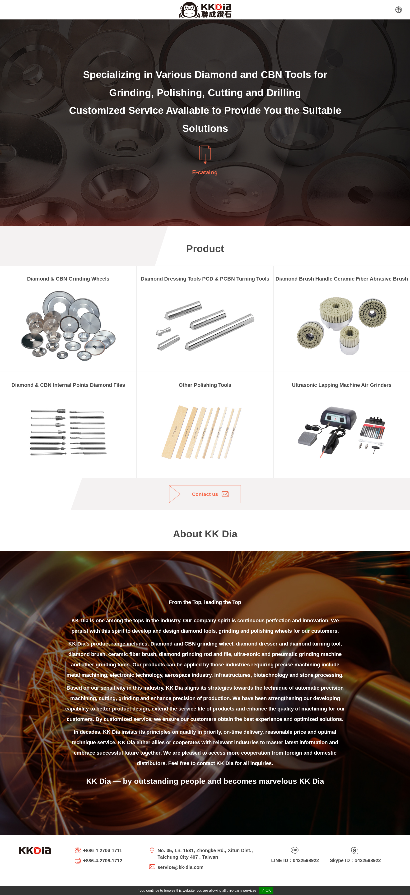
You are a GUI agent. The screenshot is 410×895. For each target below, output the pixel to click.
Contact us (205, 494)
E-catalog (205, 172)
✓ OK (266, 890)
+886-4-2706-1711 (102, 850)
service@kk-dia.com (181, 867)
